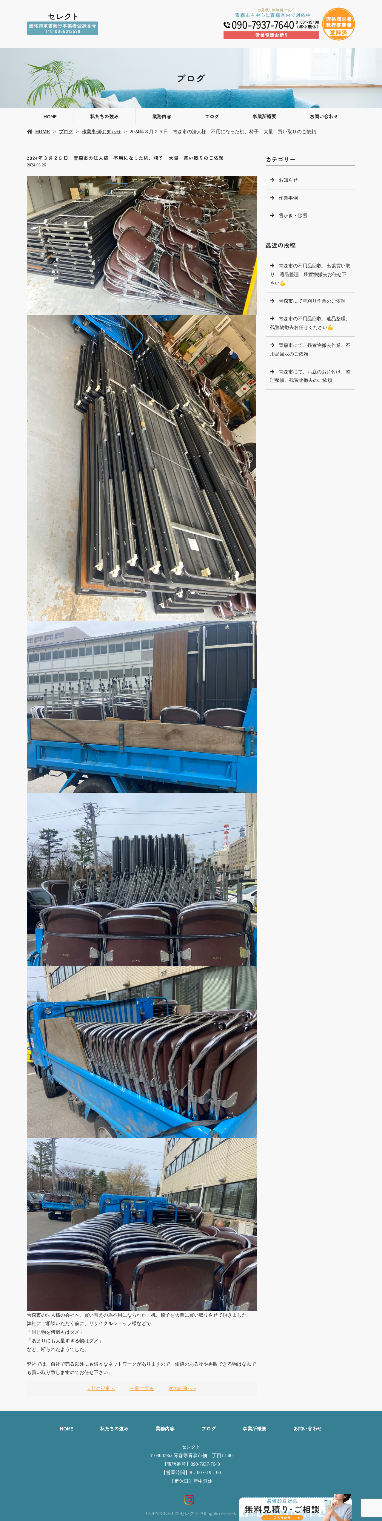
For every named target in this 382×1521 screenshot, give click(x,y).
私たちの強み (104, 116)
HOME (50, 116)
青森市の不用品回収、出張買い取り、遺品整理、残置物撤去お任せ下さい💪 (310, 274)
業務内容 (161, 116)
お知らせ (111, 131)
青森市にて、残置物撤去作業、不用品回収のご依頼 (310, 349)
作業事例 (91, 131)
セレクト (191, 1446)
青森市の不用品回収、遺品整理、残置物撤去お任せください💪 (310, 323)
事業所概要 (264, 116)
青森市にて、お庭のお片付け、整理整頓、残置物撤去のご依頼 (310, 376)
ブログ (212, 116)
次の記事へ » (182, 1388)
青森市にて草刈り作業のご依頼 (312, 301)
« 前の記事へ (101, 1388)
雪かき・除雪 (293, 215)
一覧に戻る (142, 1388)
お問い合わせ (324, 116)
